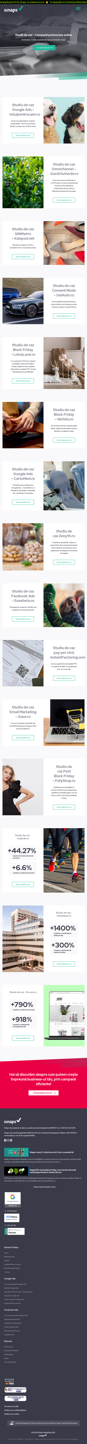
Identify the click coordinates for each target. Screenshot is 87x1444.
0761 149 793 (11, 1225)
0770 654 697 (12, 1211)
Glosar (6, 1358)
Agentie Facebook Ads (12, 1319)
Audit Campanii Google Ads (14, 1299)
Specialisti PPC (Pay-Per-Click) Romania (18, 1292)
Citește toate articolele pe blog (44, 1187)
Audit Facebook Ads (11, 1327)
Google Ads (10, 1278)
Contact (7, 1272)
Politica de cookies (11, 1414)
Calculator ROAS (10, 1362)
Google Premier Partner (12, 1264)
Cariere (6, 1261)
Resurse (8, 1341)
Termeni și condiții (11, 1406)
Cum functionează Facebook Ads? (16, 1315)
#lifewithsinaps (9, 1257)
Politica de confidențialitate (15, 1410)
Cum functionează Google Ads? (15, 1284)
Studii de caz (8, 1347)
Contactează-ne (43, 47)
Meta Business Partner (12, 1268)
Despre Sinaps (11, 1247)
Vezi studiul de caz (23, 135)
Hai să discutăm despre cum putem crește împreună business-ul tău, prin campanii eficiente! (43, 1079)
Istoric (6, 1253)
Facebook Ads (11, 1310)
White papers (8, 1354)
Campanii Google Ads (11, 1296)
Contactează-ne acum (42, 1093)
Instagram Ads (9, 1335)
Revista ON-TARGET (11, 1351)
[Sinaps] (13, 9)
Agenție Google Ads (11, 1288)
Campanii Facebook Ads (12, 1323)
